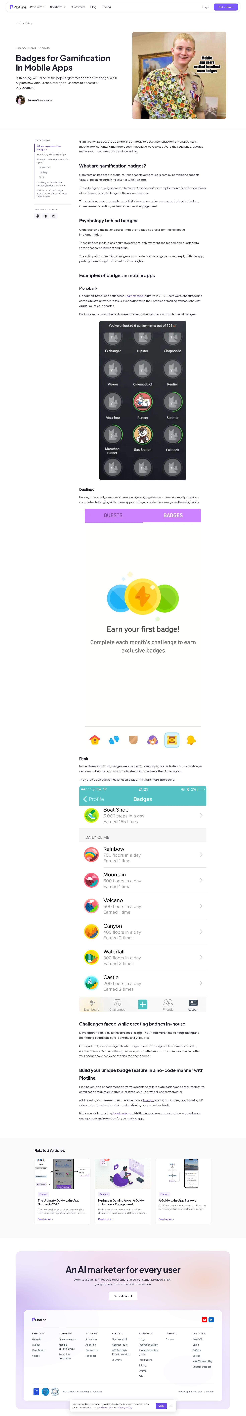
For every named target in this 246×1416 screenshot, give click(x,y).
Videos (36, 1355)
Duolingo (43, 172)
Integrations (145, 1359)
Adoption (91, 1344)
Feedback (91, 1355)
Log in (205, 7)
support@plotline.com (190, 1391)
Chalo (195, 1344)
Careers (170, 1339)
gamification (135, 296)
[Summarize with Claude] (45, 216)
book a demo (122, 1113)
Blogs (142, 1339)
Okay (161, 1405)
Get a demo (225, 7)
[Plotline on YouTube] (204, 1319)
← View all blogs (24, 23)
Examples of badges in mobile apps (52, 161)
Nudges (36, 1344)
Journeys (117, 1359)
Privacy (210, 1391)
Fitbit (42, 177)
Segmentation (120, 1344)
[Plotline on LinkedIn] (211, 1319)
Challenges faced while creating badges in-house (51, 184)
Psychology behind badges (51, 154)
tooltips (148, 1100)
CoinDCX (197, 1339)
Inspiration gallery (148, 1344)
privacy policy (124, 1407)
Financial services (68, 1339)
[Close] (170, 1406)
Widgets (36, 1339)
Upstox (196, 1355)
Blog (93, 7)
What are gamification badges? (49, 148)
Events (142, 1370)
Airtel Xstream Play (202, 1361)
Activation (91, 1339)
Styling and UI (119, 1339)
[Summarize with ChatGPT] (37, 216)
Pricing (106, 7)
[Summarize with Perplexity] (53, 216)
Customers (78, 7)
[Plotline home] (18, 7)
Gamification (39, 1350)
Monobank (44, 167)
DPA (141, 1376)
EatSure (196, 1350)
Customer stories (201, 1366)
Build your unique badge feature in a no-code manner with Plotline (52, 193)
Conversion (92, 1350)
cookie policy (105, 1407)
